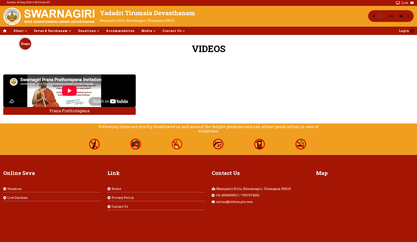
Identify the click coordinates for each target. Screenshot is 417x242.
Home (25, 44)
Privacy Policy (123, 198)
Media (147, 31)
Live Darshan (17, 198)
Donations (87, 31)
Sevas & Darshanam (51, 31)
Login (404, 31)
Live (404, 3)
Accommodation (120, 31)
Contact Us (120, 206)
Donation (14, 189)
